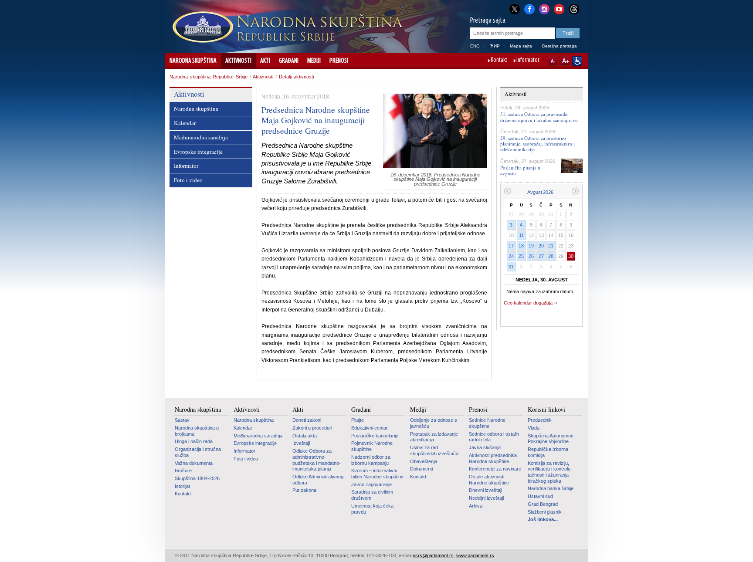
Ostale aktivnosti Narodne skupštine (489, 479)
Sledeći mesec (575, 191)
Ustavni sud (540, 496)
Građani (288, 61)
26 (531, 256)
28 (550, 256)
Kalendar (185, 123)
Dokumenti (421, 468)
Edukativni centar (369, 427)
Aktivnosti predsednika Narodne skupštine (493, 458)
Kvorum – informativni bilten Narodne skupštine (377, 473)
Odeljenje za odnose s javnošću (433, 423)
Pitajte (357, 420)
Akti (265, 61)
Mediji (314, 61)
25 (521, 256)
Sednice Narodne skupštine (487, 423)
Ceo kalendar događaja (528, 302)
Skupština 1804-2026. (198, 478)
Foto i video (188, 180)
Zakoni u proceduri (312, 427)
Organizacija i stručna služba (198, 452)
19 (531, 245)
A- (553, 61)
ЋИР (495, 46)
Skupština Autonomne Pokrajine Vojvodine (550, 438)
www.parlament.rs (475, 555)
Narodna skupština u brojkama (197, 431)
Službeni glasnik (545, 512)
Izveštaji (301, 443)
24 (511, 256)
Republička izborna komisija (548, 452)
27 (541, 256)
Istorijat (182, 486)
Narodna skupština (193, 61)
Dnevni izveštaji (485, 490)
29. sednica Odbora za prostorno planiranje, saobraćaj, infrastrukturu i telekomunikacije (537, 143)
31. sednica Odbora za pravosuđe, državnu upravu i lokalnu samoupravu (539, 117)
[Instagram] (544, 8)
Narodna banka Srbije (550, 488)
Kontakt (499, 61)
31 (511, 266)
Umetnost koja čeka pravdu (372, 509)
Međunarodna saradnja (201, 137)
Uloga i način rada (194, 441)
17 (511, 245)
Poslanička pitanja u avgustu (520, 170)
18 (521, 245)
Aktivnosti (238, 61)
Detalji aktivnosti (296, 76)
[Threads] (574, 9)
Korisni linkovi (546, 409)
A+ (565, 61)
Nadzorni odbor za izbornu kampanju (370, 460)
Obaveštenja (423, 461)
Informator (527, 61)
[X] (514, 9)
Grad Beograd (543, 504)
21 (550, 245)
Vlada (533, 427)
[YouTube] (559, 8)
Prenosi (338, 61)
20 (541, 245)
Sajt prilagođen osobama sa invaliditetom (577, 61)
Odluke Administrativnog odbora (317, 479)
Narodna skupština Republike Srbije (209, 76)
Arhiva (475, 505)
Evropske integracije (198, 152)
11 (521, 235)
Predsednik (540, 420)
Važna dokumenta (194, 463)
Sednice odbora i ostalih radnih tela (494, 437)
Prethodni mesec (507, 191)
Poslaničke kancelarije (374, 435)
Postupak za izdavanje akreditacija (434, 437)
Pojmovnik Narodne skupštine (372, 446)
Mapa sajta (521, 46)
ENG (475, 46)
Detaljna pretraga (559, 46)
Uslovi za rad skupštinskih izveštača (434, 450)
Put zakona (304, 490)
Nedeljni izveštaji (486, 498)
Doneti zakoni (306, 420)
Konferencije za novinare (495, 468)
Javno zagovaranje (371, 484)
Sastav (182, 420)
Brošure (183, 470)
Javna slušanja (485, 447)
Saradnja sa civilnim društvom (372, 495)
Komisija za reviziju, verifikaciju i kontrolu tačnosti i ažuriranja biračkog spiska (549, 472)
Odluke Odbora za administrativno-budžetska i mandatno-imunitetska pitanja (316, 459)
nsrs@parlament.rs (433, 555)
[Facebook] (529, 8)
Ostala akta (304, 435)
